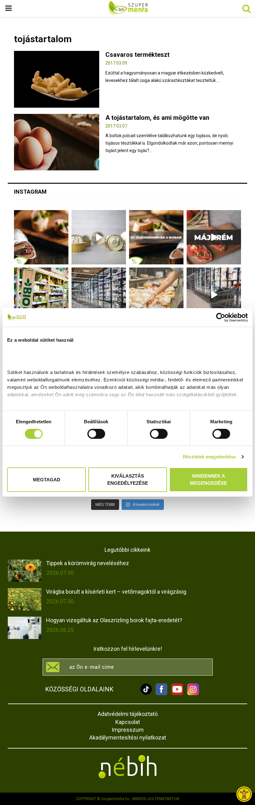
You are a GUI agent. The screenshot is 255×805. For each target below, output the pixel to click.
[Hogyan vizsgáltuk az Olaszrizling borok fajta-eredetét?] (24, 628)
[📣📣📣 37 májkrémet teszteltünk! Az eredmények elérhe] (156, 237)
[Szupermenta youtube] (175, 693)
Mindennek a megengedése (208, 479)
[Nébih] (127, 766)
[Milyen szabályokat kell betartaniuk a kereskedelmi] (99, 295)
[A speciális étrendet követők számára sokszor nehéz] (41, 295)
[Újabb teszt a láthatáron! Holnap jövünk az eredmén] (214, 237)
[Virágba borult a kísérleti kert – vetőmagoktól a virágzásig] (24, 599)
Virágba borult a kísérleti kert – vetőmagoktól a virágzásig (116, 591)
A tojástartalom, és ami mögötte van (157, 117)
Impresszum (128, 729)
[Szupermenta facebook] (161, 693)
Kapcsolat (127, 722)
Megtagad (46, 479)
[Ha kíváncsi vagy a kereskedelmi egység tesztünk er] (214, 295)
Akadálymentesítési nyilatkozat (127, 737)
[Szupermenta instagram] (191, 693)
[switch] (96, 434)
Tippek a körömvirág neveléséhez (87, 563)
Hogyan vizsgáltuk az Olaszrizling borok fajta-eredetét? (114, 620)
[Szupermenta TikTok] (146, 693)
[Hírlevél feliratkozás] (127, 667)
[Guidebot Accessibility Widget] (244, 794)
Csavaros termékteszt (137, 54)
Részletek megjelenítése (209, 456)
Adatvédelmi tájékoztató (128, 714)
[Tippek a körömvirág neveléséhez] (24, 571)
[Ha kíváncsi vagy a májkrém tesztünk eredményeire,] (99, 237)
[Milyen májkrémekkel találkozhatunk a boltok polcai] (41, 237)
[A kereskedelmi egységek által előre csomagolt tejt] (156, 295)
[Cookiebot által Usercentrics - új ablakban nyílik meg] (220, 317)
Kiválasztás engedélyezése (127, 479)
